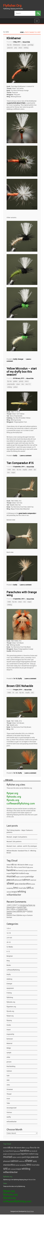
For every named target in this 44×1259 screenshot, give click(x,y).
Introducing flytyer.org (27, 905)
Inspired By (10, 1034)
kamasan (34, 870)
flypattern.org (11, 1007)
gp (28, 867)
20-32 (9, 942)
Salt (8, 1076)
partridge (30, 45)
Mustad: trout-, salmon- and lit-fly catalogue (22, 846)
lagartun (15, 873)
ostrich (22, 877)
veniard (9, 892)
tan (35, 470)
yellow (15, 387)
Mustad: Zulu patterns (14, 841)
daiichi (22, 865)
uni (29, 887)
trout (20, 888)
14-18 (15, 678)
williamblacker (14, 894)
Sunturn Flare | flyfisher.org (16, 911)
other (8, 1057)
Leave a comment (26, 455)
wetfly (9, 1117)
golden (15, 381)
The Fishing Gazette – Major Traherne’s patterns (20, 831)
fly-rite (9, 45)
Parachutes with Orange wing (22, 593)
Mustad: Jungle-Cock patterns (17, 837)
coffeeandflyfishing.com (21, 803)
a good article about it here (16, 103)
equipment (10, 988)
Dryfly (15, 359)
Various (9, 1112)
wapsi (13, 472)
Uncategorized (11, 1108)
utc (32, 888)
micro (26, 381)
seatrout (33, 880)
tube (24, 888)
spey (16, 884)
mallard (22, 873)
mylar (18, 877)
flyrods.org (13, 800)
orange (24, 45)
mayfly (25, 470)
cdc (17, 693)
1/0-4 (8, 928)
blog (8, 961)
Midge (9, 1048)
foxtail (20, 867)
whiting (26, 48)
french (24, 867)
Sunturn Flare (21, 907)
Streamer (10, 1089)
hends (20, 870)
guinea (31, 867)
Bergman (10, 956)
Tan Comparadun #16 (20, 463)
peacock (10, 48)
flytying (9, 1020)
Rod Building (11, 1066)
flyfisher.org (12, 5)
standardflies (25, 883)
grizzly (21, 381)
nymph (9, 1053)
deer (13, 470)
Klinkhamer (14, 38)
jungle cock (27, 870)
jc (23, 870)
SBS (8, 1080)
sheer (20, 48)
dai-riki (17, 864)
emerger (31, 865)
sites (8, 1085)
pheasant (18, 880)
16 (13, 693)
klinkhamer (16, 45)
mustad (11, 876)
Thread (9, 1094)
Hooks (9, 1025)
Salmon (9, 1071)
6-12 (8, 951)
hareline (11, 870)
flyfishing (10, 997)
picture (9, 1062)
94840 (8, 865)
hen (17, 870)
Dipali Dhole (30, 1211)
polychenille (11, 384)
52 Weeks (10, 947)
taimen (33, 884)
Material (9, 1043)
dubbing (9, 979)
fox (17, 867)
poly (15, 48)
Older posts (8, 780)
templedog (10, 888)
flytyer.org (12, 793)
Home (22, 32)
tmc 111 (28, 384)
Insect (9, 1030)
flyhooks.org (14, 796)
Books (9, 965)
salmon (26, 879)
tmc (23, 384)
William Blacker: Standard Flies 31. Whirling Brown (21, 852)
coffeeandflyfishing (13, 970)
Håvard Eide (26, 42)
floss (9, 867)
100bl (9, 470)
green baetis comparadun (27, 513)
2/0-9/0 (9, 938)
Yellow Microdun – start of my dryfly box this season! (22, 371)
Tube (8, 1103)
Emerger (20, 359)
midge (27, 873)
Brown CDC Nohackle (20, 686)
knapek (9, 873)
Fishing (9, 993)
